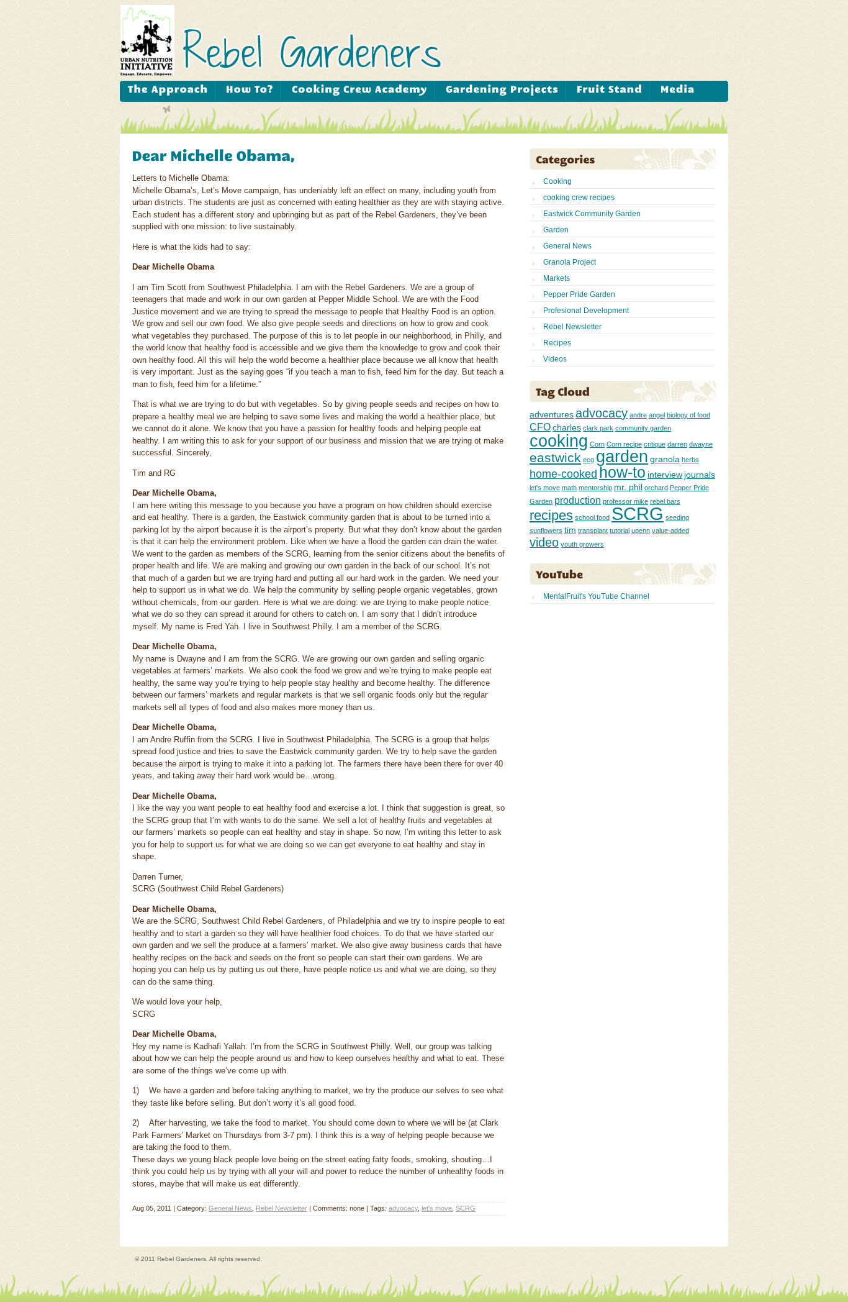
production (577, 500)
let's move (437, 1208)
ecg (588, 459)
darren (677, 444)
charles (567, 427)
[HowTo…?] (249, 90)
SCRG (466, 1208)
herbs (690, 459)
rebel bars (665, 501)
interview (664, 475)
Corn (597, 444)
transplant (593, 530)
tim (570, 530)
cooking (559, 440)
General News (230, 1208)
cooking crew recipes (579, 197)
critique (654, 444)
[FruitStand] (609, 90)
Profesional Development (586, 310)
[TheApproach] (167, 90)
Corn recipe (624, 444)
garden (622, 456)
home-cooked (563, 473)
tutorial (619, 530)
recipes (551, 515)
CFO (540, 426)
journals (699, 475)
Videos (555, 359)
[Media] (677, 90)
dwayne (701, 444)
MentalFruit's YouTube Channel (596, 596)
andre (638, 415)
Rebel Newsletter (281, 1208)
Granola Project (569, 262)
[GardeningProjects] (502, 90)
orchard (656, 487)
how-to (622, 472)
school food (592, 517)
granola (665, 459)
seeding (677, 517)
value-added (670, 530)
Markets (556, 278)
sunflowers (546, 530)
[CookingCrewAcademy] (359, 90)
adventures (552, 414)
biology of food (688, 415)
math (569, 487)
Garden (556, 229)
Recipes (557, 343)
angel (657, 415)
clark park (598, 428)
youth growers (582, 544)
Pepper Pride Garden (579, 294)
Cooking (557, 181)
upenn (640, 530)
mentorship (595, 487)
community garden (643, 428)
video (544, 542)
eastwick (555, 457)
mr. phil (628, 487)
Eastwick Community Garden (592, 213)
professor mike (625, 501)
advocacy (403, 1208)
